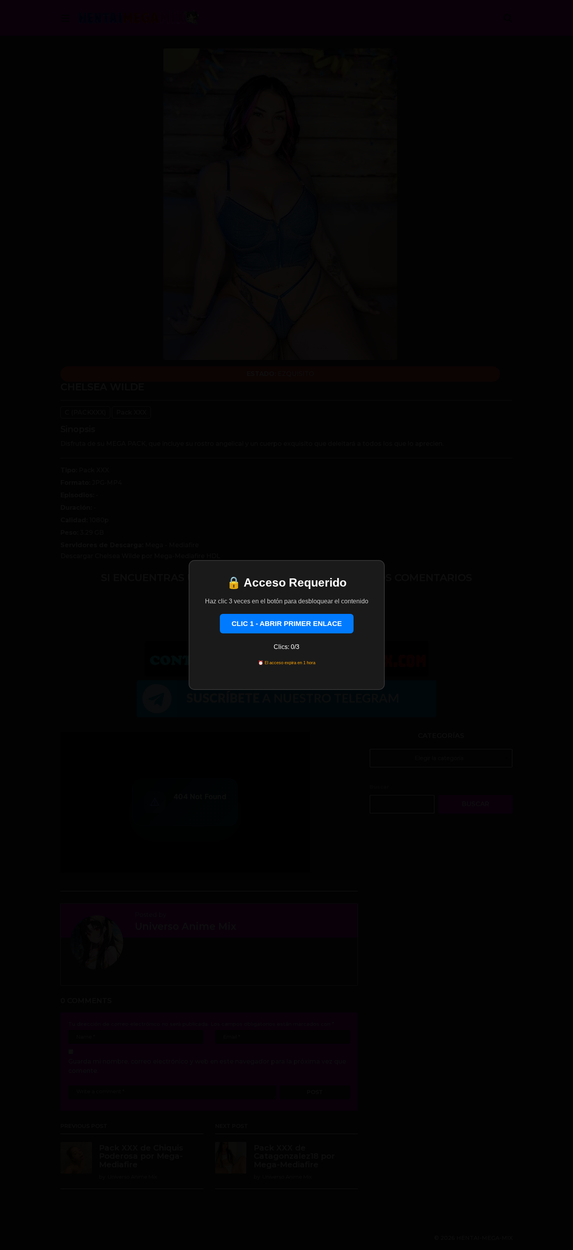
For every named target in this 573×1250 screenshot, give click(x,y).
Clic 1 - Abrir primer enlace (287, 624)
